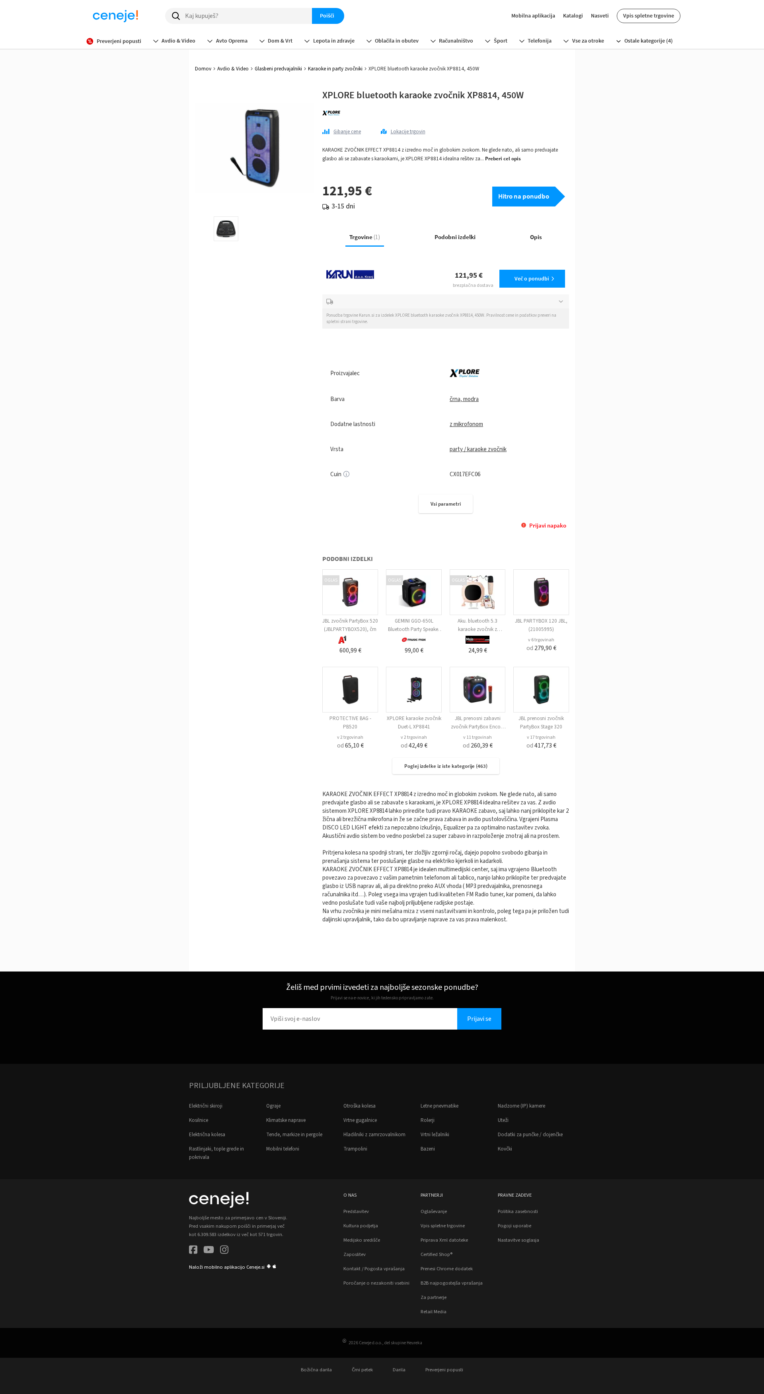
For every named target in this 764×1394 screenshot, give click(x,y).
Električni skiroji (205, 1106)
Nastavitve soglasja (518, 1240)
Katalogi (573, 15)
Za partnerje (433, 1297)
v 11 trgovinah (477, 737)
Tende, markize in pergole (294, 1134)
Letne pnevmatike (439, 1106)
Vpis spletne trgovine (648, 15)
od (541, 648)
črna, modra (464, 399)
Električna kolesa (207, 1134)
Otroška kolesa (359, 1106)
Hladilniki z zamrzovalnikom (374, 1134)
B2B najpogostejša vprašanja (452, 1283)
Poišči (327, 15)
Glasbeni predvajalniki (278, 68)
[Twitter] (208, 1251)
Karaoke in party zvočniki (335, 68)
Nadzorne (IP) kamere (521, 1106)
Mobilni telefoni (282, 1149)
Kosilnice (198, 1120)
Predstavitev (356, 1211)
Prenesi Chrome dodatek (447, 1268)
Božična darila (316, 1369)
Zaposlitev (354, 1254)
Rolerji (428, 1120)
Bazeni (428, 1149)
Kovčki (505, 1149)
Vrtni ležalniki (435, 1134)
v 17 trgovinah (541, 737)
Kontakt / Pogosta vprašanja (374, 1268)
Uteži (503, 1120)
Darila (399, 1369)
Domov (203, 68)
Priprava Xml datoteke (444, 1240)
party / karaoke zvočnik (478, 449)
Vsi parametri (446, 503)
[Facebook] (193, 1251)
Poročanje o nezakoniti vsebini (376, 1283)
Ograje (273, 1106)
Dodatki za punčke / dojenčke (530, 1134)
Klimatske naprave (286, 1120)
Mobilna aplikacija (533, 15)
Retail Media (433, 1311)
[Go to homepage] (115, 16)
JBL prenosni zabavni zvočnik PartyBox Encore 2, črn (478, 727)
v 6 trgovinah (541, 640)
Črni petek (362, 1369)
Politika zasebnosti (518, 1211)
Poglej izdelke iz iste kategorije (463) (445, 766)
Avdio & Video (233, 68)
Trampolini (355, 1149)
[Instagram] (224, 1251)
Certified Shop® (436, 1254)
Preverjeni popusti (444, 1369)
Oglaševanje (434, 1211)
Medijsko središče (361, 1240)
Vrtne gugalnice (360, 1120)
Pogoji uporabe (514, 1225)
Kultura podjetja (360, 1225)
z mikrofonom (466, 424)
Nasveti (600, 15)
